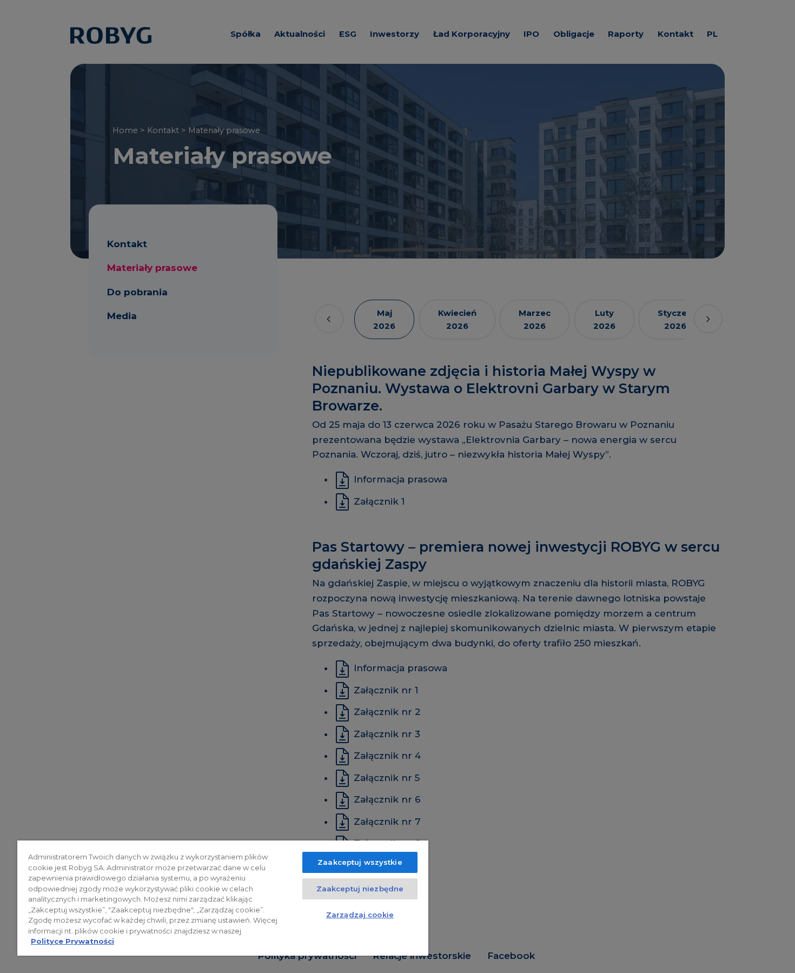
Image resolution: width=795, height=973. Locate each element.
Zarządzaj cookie (360, 914)
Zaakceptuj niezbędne (360, 888)
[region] (222, 898)
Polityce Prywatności (72, 941)
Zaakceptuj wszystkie (359, 862)
